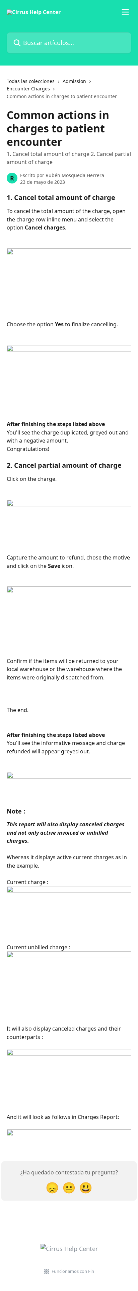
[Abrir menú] (125, 12)
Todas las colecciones (31, 81)
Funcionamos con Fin (73, 1271)
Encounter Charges (28, 88)
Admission (74, 81)
